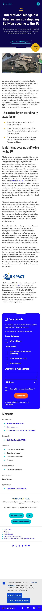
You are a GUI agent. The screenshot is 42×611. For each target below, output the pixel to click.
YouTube (28, 545)
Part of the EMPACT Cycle (20, 42)
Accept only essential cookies (18, 601)
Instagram (16, 545)
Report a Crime (16, 515)
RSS (13, 545)
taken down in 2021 (17, 181)
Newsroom (8, 4)
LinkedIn (19, 545)
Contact (28, 608)
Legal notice (7, 530)
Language (34, 608)
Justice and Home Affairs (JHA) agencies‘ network (19, 538)
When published (15, 341)
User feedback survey (21, 522)
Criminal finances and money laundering (20, 352)
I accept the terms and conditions (22, 389)
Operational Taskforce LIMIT (17, 489)
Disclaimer (10, 382)
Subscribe (21, 396)
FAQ (29, 515)
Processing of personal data (12, 536)
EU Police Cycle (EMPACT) (16, 440)
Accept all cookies (14, 595)
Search (23, 608)
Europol (8, 608)
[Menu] (39, 608)
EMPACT (18, 285)
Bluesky (25, 545)
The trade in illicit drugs (18, 358)
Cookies (6, 532)
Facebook (22, 545)
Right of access (8, 534)
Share (38, 4)
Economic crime (15, 363)
